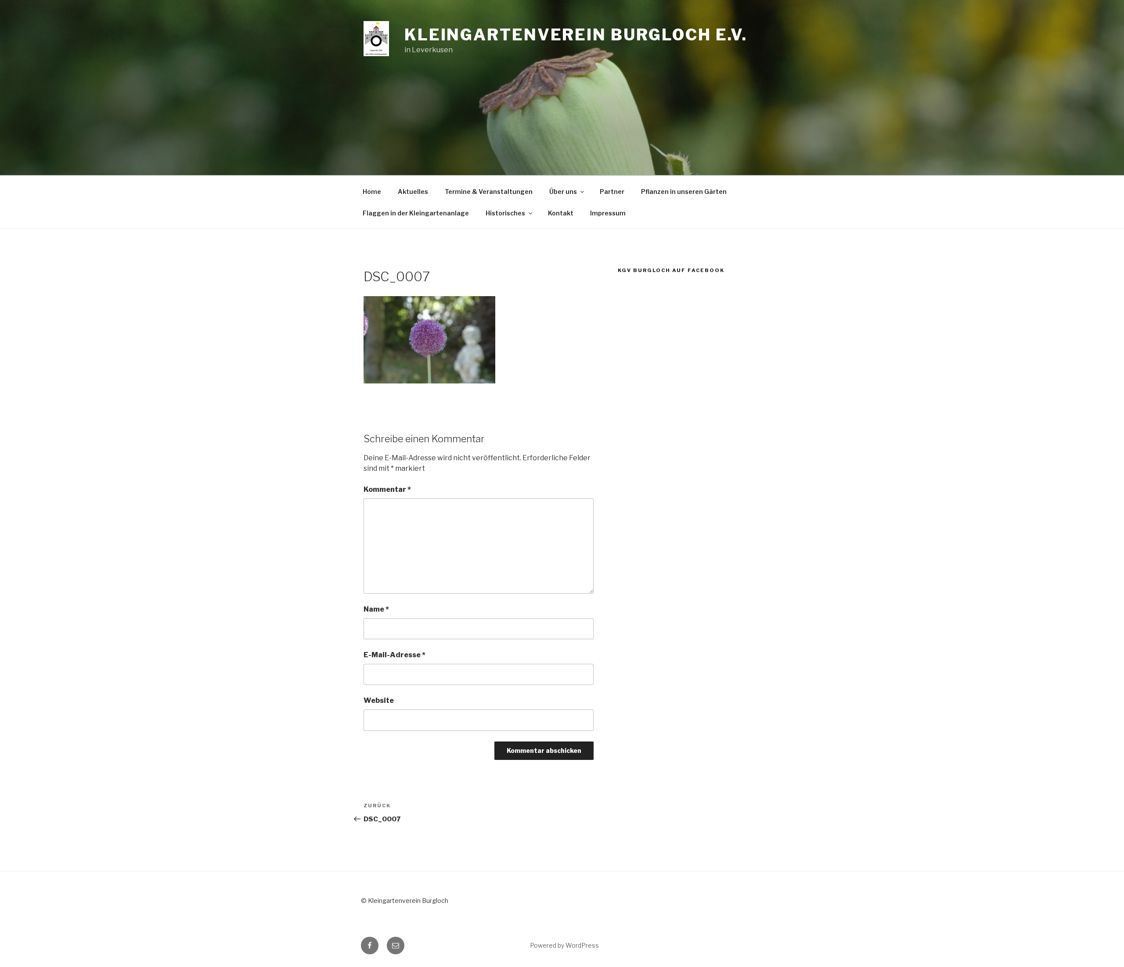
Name (376, 609)
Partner (612, 191)
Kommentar (387, 489)
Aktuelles (413, 191)
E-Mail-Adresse (394, 655)
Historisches (505, 213)
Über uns (563, 191)
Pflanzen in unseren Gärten (684, 191)
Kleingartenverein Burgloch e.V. (575, 34)
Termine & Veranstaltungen (489, 191)
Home (372, 191)
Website (379, 700)
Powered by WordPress (564, 945)
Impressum (608, 213)
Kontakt (560, 213)
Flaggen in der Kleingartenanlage (416, 213)
